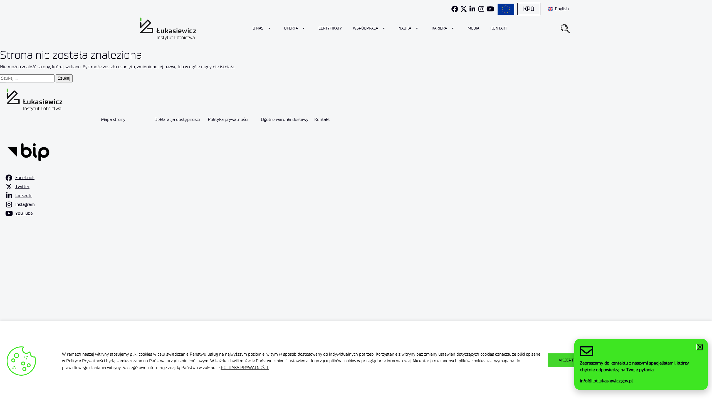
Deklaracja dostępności (177, 119)
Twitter (22, 186)
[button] (565, 28)
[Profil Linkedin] (472, 9)
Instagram (25, 204)
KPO (528, 9)
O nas (258, 28)
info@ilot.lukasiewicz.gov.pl (606, 380)
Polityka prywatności (228, 119)
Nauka (405, 28)
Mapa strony (113, 119)
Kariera (439, 28)
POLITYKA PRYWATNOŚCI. (245, 367)
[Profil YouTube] (490, 9)
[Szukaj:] (27, 78)
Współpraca (365, 28)
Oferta (291, 28)
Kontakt (498, 28)
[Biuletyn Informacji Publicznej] (28, 151)
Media (473, 28)
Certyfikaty (330, 28)
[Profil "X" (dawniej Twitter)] (463, 9)
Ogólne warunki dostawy (284, 119)
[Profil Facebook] (454, 9)
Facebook (24, 177)
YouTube (24, 213)
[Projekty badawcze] (506, 9)
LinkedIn (23, 195)
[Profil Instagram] (481, 9)
